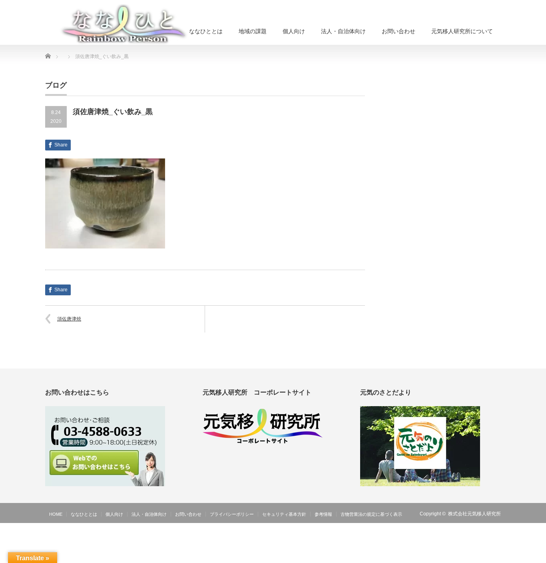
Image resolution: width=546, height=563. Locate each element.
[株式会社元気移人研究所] (124, 24)
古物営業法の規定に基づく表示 (371, 514)
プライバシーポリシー (232, 514)
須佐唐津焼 (69, 319)
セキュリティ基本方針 (284, 514)
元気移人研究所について (462, 31)
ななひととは (206, 31)
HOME (55, 514)
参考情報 (323, 514)
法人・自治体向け (343, 31)
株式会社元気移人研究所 (474, 514)
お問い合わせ (398, 31)
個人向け (294, 31)
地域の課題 (253, 31)
